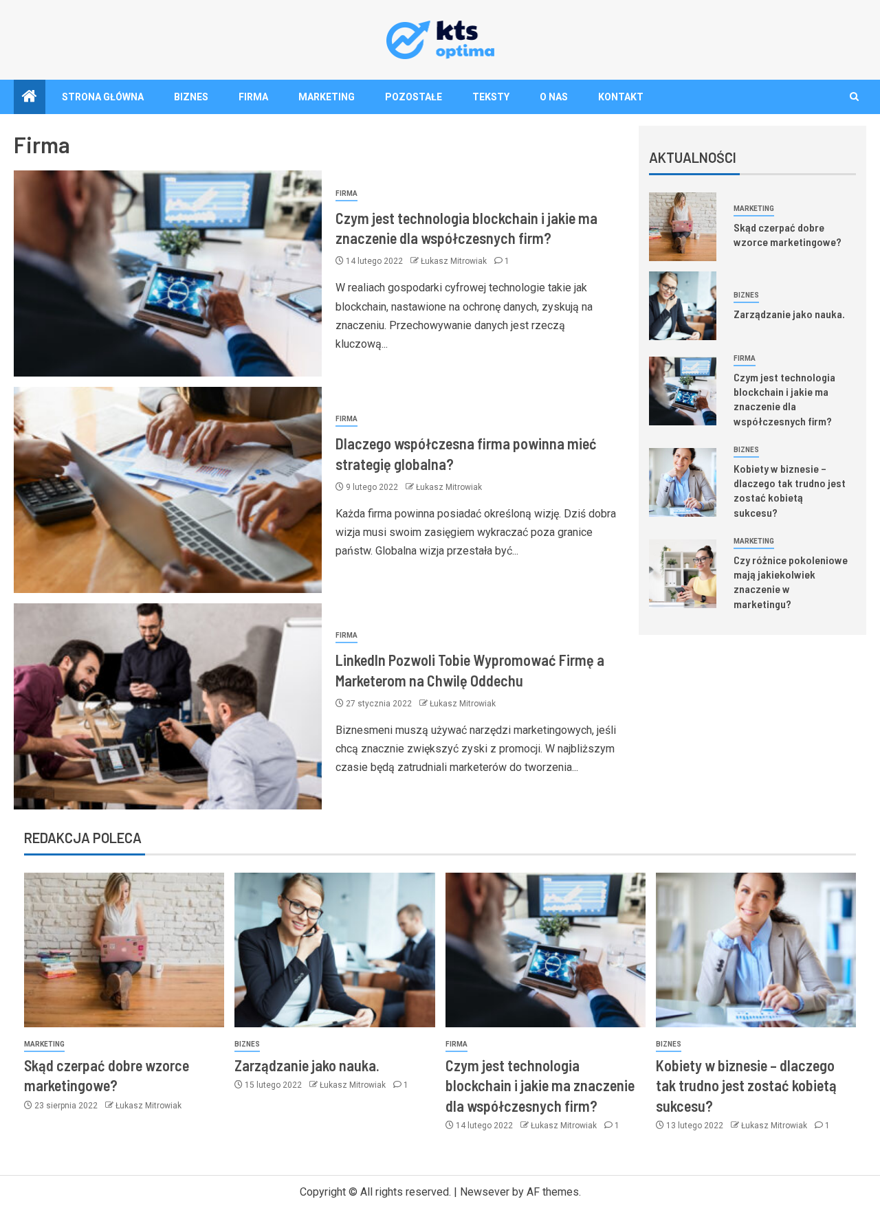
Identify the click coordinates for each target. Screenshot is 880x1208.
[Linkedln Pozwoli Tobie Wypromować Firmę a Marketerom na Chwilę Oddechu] (168, 706)
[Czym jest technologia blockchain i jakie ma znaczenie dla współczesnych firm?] (168, 273)
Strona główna (103, 96)
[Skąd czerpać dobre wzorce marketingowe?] (682, 226)
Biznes (191, 96)
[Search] (854, 96)
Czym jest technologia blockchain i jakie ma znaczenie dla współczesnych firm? (784, 398)
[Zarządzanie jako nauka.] (682, 305)
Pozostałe (413, 96)
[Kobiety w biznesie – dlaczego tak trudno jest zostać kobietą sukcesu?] (682, 482)
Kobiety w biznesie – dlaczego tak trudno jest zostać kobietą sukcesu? (790, 490)
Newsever (484, 1191)
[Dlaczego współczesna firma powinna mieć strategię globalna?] (168, 490)
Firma (253, 96)
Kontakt (621, 96)
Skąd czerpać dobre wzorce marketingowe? (788, 234)
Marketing (326, 96)
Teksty (490, 96)
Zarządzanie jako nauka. (789, 313)
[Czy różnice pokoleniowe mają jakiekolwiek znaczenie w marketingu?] (682, 573)
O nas (554, 96)
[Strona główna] (29, 97)
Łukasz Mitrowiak (455, 261)
